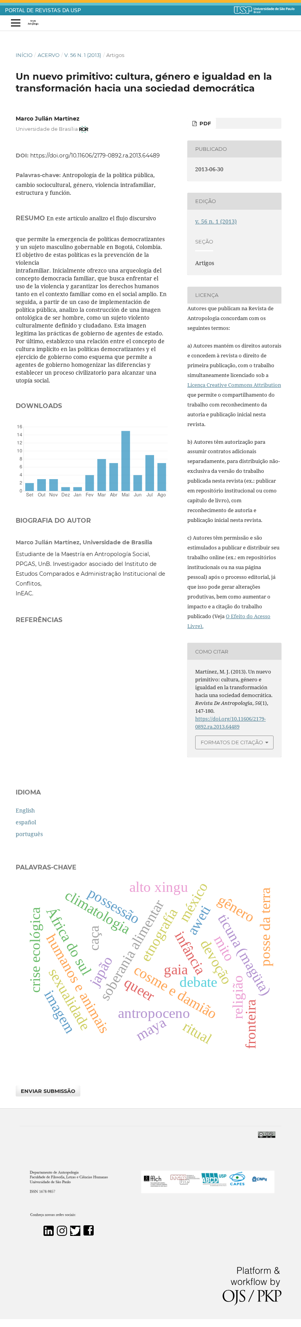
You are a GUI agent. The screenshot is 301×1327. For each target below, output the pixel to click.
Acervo (49, 55)
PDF (204, 123)
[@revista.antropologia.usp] (62, 1233)
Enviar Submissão (48, 1091)
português (29, 834)
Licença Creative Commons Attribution (234, 384)
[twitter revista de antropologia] (75, 1233)
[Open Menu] (16, 23)
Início (24, 55)
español (26, 822)
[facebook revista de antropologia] (88, 1233)
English (25, 810)
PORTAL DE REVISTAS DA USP (43, 10)
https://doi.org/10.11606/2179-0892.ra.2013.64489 (95, 155)
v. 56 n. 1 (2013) (82, 55)
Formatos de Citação (232, 742)
